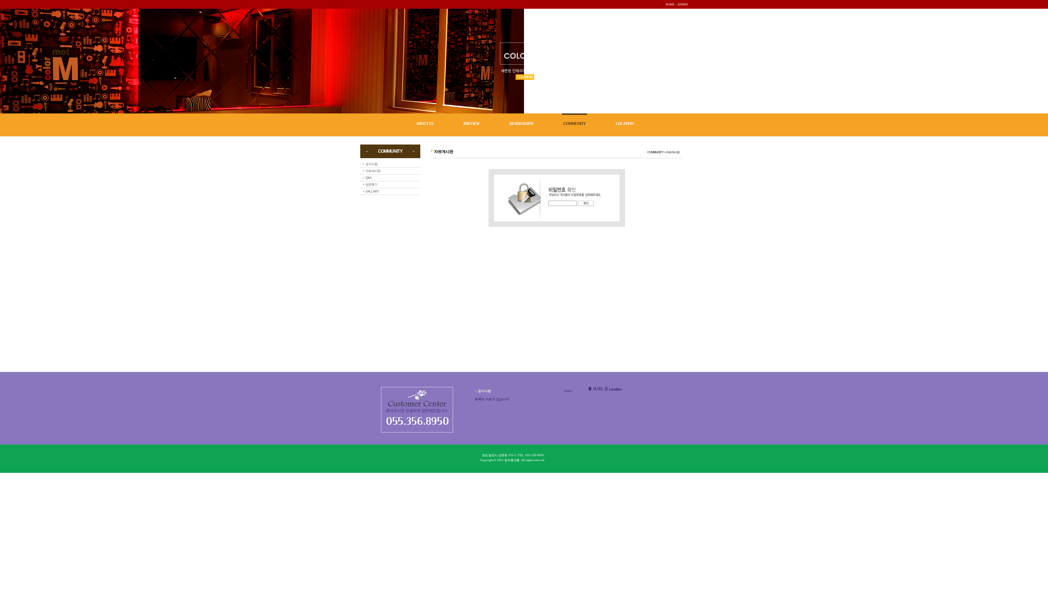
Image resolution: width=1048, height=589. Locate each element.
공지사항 (371, 164)
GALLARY (372, 191)
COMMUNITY (574, 124)
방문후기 (371, 185)
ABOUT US (424, 124)
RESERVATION (521, 124)
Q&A (368, 178)
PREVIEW (471, 124)
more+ (568, 390)
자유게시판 (372, 171)
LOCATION (625, 124)
